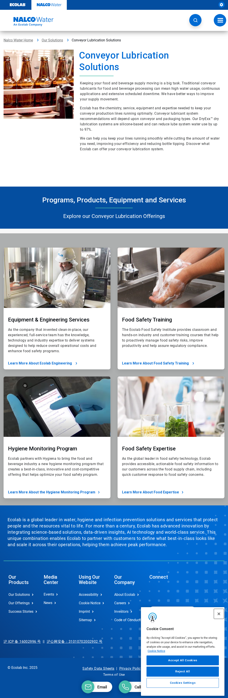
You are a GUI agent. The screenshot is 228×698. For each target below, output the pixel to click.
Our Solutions (52, 40)
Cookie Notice (156, 651)
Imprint (84, 611)
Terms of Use (114, 675)
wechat (156, 592)
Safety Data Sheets (98, 668)
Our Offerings (19, 603)
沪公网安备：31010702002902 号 (75, 641)
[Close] (219, 614)
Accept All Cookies (182, 660)
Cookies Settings (183, 682)
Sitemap (85, 620)
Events (49, 594)
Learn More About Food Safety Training (156, 363)
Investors (121, 611)
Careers (120, 603)
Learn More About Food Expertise (150, 492)
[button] (195, 20)
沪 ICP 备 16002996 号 (22, 641)
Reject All (182, 671)
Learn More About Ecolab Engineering (40, 363)
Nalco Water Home (18, 40)
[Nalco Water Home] (28, 21)
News (48, 603)
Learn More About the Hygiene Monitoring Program (51, 492)
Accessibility (88, 594)
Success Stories (20, 611)
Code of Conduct (127, 620)
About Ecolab (124, 594)
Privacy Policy (131, 668)
